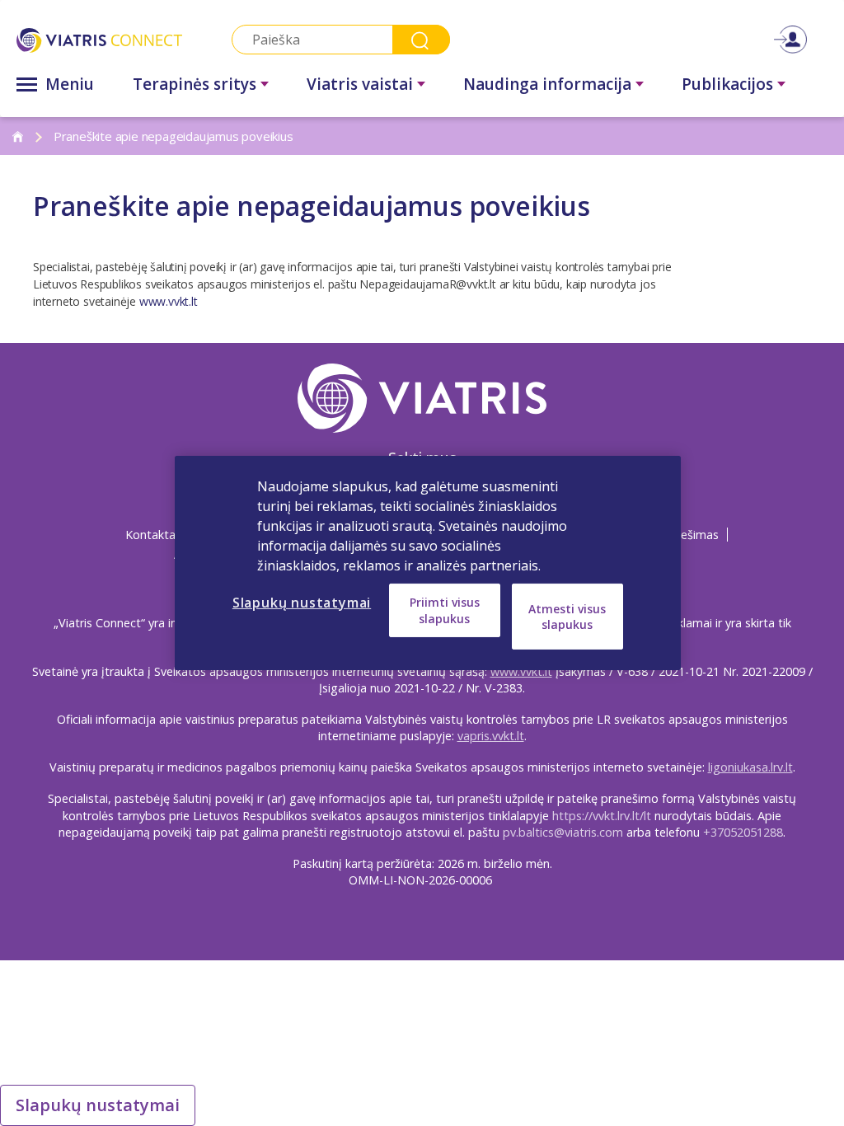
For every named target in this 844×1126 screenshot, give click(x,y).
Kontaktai (151, 535)
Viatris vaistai (360, 84)
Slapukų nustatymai (98, 1105)
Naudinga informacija (547, 84)
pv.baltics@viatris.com (563, 832)
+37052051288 (743, 832)
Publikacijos (727, 84)
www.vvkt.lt (168, 301)
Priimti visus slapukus (445, 610)
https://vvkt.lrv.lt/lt (601, 815)
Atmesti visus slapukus (567, 616)
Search (421, 39)
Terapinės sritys (194, 84)
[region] (428, 563)
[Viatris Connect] (99, 39)
